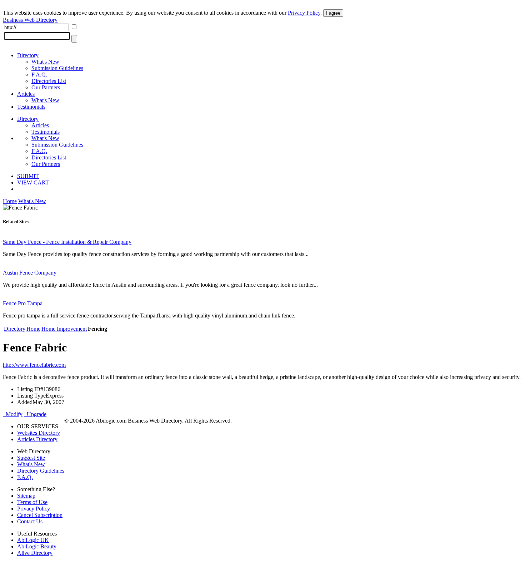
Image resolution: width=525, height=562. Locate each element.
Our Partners (45, 87)
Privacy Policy (304, 13)
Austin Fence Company (29, 273)
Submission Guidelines (57, 68)
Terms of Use (32, 502)
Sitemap (26, 496)
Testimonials (31, 107)
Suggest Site (31, 458)
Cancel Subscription (39, 515)
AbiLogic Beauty (36, 546)
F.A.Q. (39, 75)
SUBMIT (28, 176)
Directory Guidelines (40, 471)
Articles (26, 94)
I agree (333, 13)
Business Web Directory (30, 20)
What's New (45, 62)
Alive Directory (34, 553)
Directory (28, 55)
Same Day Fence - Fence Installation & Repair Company (67, 242)
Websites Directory (38, 433)
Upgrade (35, 414)
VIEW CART (33, 182)
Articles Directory (37, 439)
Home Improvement (64, 329)
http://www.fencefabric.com (34, 365)
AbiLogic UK (33, 540)
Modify (12, 414)
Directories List (48, 81)
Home (10, 201)
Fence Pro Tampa (22, 303)
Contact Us (29, 521)
